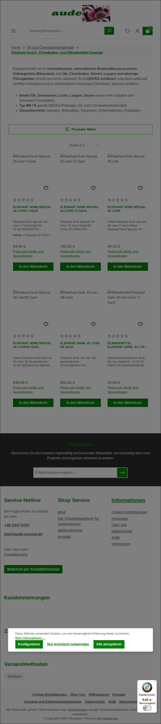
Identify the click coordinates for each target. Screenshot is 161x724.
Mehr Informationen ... (30, 638)
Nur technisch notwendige (68, 644)
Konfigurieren (29, 644)
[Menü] (154, 682)
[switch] (147, 708)
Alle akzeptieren (109, 644)
